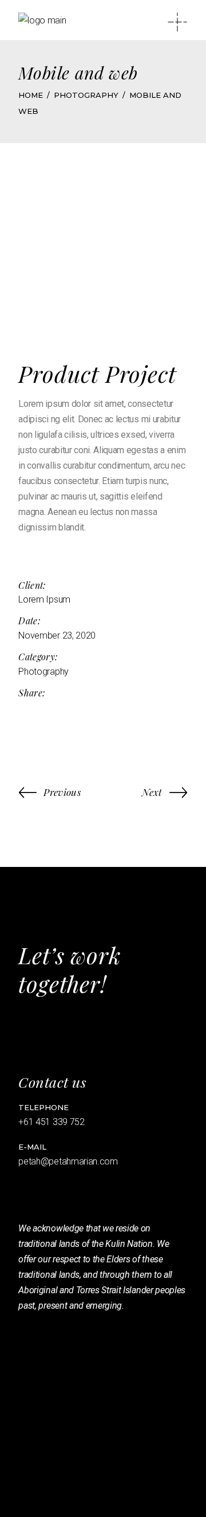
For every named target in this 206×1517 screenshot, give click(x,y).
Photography (43, 671)
